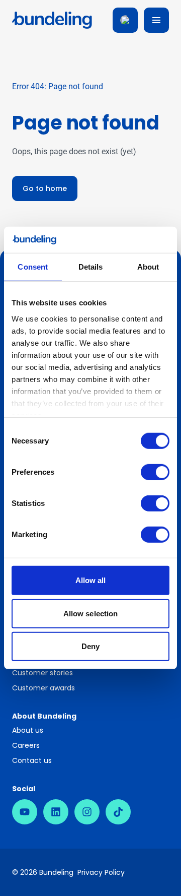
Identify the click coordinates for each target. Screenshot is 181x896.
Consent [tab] (33, 267)
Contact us (32, 760)
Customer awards (43, 688)
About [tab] (148, 267)
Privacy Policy (101, 872)
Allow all (90, 580)
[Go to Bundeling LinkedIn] (55, 811)
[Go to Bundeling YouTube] (24, 811)
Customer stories (42, 673)
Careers (26, 745)
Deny (90, 646)
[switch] (155, 472)
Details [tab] (90, 267)
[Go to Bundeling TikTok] (118, 811)
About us (27, 730)
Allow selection (90, 613)
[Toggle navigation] (156, 20)
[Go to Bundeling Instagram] (87, 811)
